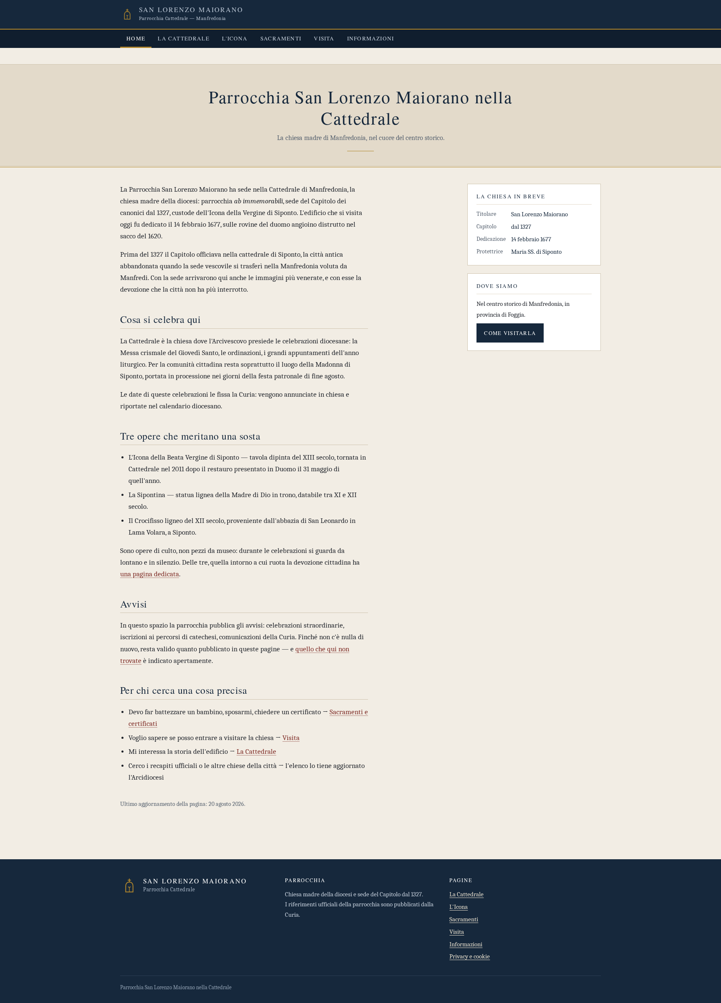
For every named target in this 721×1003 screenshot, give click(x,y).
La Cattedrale (183, 38)
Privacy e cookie (469, 956)
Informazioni (370, 38)
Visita (324, 38)
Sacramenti (280, 38)
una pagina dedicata (149, 574)
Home (135, 38)
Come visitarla (510, 333)
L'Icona (234, 38)
